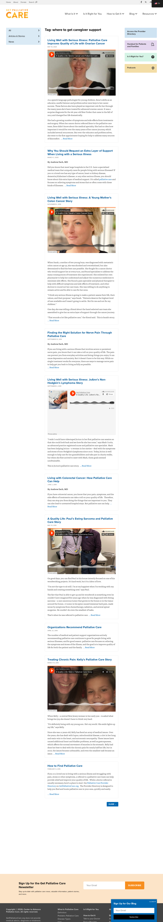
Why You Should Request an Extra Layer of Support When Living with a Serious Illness (80, 152)
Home (8, 2)
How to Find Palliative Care (64, 766)
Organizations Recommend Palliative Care (74, 627)
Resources (148, 13)
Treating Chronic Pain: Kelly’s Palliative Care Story (79, 659)
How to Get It (114, 13)
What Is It (70, 13)
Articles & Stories (17, 36)
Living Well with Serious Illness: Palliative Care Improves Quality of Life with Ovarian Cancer (77, 42)
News (11, 41)
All (10, 30)
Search (32, 2)
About (15, 2)
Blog (132, 13)
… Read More (66, 138)
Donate (23, 2)
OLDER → (112, 804)
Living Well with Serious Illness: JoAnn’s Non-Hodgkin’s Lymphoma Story (76, 381)
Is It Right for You (92, 13)
